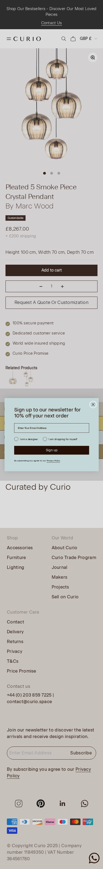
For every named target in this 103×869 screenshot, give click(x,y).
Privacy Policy (53, 460)
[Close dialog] (93, 404)
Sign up (51, 450)
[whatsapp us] (94, 858)
